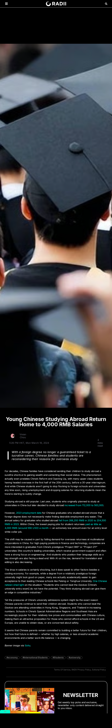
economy (13, 657)
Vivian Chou (23, 436)
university (75, 657)
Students (59, 657)
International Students (36, 657)
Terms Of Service (62, 669)
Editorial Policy (99, 669)
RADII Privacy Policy (81, 669)
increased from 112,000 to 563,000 (84, 505)
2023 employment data (28, 512)
